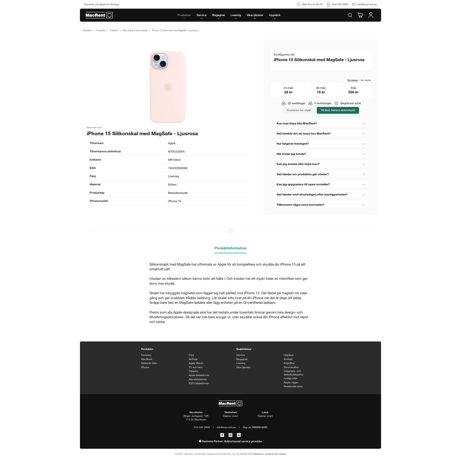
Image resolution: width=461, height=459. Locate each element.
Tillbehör (114, 30)
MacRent (87, 30)
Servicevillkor (291, 367)
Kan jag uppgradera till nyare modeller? (303, 184)
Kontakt (288, 359)
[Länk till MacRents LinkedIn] (239, 435)
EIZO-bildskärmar (199, 383)
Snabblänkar (243, 348)
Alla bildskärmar (198, 379)
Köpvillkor (289, 363)
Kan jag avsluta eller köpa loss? (298, 163)
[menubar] (229, 15)
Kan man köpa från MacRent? (297, 123)
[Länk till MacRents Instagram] (230, 435)
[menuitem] (184, 15)
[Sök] (349, 15)
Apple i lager (291, 382)
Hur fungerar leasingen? (293, 143)
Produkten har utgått (299, 110)
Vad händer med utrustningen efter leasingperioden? (312, 194)
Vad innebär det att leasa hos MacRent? (304, 133)
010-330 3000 (202, 427)
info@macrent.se (226, 427)
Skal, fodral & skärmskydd (135, 30)
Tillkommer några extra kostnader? (301, 204)
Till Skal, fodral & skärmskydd (338, 110)
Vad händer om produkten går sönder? (303, 174)
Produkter (101, 30)
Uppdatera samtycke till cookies (269, 453)
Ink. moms (366, 80)
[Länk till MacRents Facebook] (222, 435)
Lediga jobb (290, 378)
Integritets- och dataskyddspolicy (293, 372)
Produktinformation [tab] (231, 248)
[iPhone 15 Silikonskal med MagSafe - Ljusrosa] (168, 87)
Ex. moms (352, 80)
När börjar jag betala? (291, 153)
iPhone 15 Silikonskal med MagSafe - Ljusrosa (174, 30)
